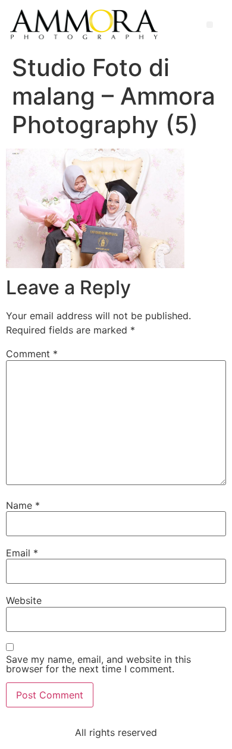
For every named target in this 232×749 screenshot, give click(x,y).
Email (22, 553)
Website (24, 600)
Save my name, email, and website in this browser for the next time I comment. (98, 664)
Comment (32, 353)
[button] (209, 24)
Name (23, 505)
